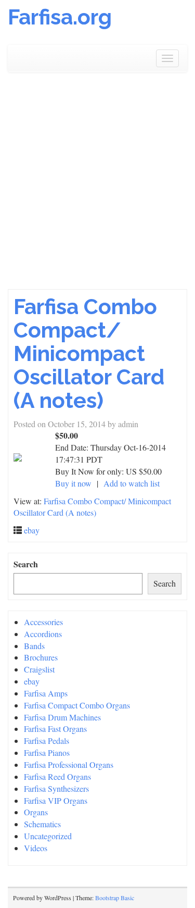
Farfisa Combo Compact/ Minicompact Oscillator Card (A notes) (89, 353)
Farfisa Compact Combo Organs (77, 705)
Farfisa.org (60, 17)
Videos (35, 847)
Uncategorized (48, 835)
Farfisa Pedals (46, 740)
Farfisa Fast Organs (55, 728)
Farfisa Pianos (47, 752)
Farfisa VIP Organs (55, 800)
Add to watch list (131, 483)
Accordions (43, 633)
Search (26, 564)
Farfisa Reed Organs (57, 776)
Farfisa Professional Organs (68, 764)
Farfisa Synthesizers (56, 788)
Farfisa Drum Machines (62, 717)
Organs (36, 811)
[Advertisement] (97, 186)
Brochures (41, 657)
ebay (32, 530)
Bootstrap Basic (114, 897)
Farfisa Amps (46, 693)
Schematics (42, 823)
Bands (34, 645)
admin (128, 423)
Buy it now (73, 483)
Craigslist (39, 669)
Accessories (43, 621)
